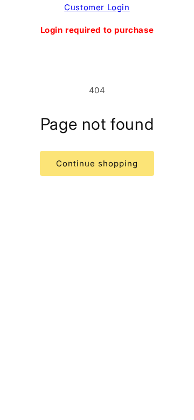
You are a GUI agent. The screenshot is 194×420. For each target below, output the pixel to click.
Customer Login (96, 7)
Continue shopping (97, 163)
